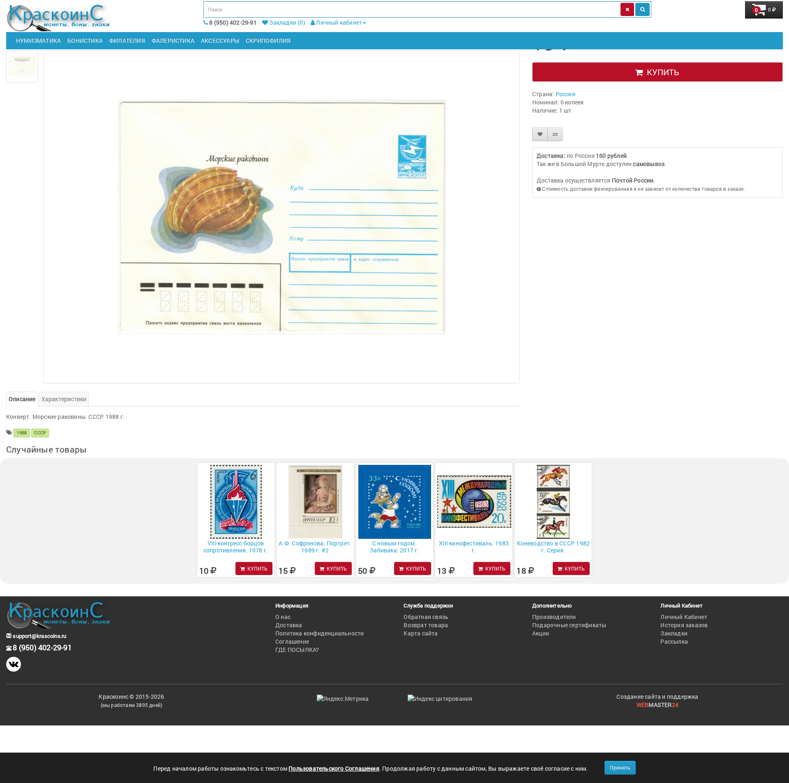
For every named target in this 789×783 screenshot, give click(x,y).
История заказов (684, 625)
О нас (283, 617)
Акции (540, 633)
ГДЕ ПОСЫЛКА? (297, 650)
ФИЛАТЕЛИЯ (127, 40)
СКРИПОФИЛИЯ (268, 40)
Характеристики (64, 399)
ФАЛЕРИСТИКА (173, 40)
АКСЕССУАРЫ (220, 40)
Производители (554, 617)
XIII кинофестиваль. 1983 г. (474, 546)
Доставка (288, 625)
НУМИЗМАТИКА (38, 40)
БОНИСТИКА (85, 40)
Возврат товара (426, 625)
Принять (620, 767)
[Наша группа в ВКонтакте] (13, 664)
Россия (565, 94)
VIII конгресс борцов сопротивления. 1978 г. (235, 546)
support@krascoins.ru (39, 636)
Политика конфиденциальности (319, 633)
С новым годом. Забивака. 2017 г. (394, 546)
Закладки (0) (286, 22)
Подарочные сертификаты (569, 625)
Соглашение (292, 641)
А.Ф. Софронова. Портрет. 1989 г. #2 (315, 546)
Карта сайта (421, 633)
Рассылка (674, 641)
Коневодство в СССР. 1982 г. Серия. (553, 546)
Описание (22, 399)
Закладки (673, 633)
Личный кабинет (338, 22)
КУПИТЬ (661, 72)
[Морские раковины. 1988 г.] (22, 67)
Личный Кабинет (683, 617)
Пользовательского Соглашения (333, 768)
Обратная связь (426, 617)
